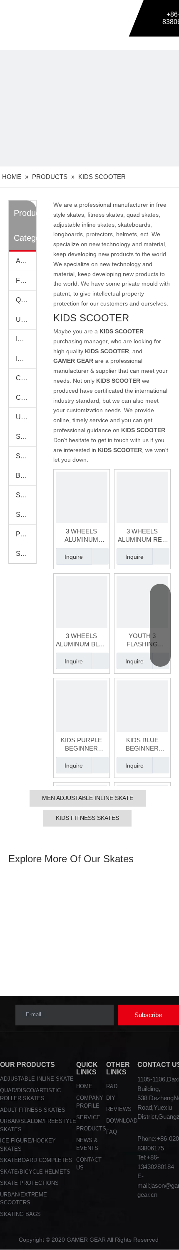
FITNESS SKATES (26, 280)
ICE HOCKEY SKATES (26, 358)
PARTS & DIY (26, 534)
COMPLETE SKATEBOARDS (26, 378)
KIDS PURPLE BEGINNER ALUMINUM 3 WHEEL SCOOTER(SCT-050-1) (81, 744)
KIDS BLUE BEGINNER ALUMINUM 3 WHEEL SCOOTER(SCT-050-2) (142, 744)
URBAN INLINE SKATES (26, 319)
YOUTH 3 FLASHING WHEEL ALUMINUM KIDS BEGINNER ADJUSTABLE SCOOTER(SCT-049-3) (142, 640)
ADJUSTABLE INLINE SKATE (37, 1079)
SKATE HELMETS (26, 456)
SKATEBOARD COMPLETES (36, 1160)
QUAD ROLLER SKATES (26, 299)
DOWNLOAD (121, 1121)
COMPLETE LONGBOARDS (26, 397)
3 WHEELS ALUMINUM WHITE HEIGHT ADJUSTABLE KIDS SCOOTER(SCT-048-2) (81, 536)
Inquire (74, 556)
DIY (110, 1098)
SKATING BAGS (26, 495)
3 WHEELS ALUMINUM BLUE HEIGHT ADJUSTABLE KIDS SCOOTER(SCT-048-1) (81, 640)
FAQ (111, 1132)
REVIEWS (119, 1109)
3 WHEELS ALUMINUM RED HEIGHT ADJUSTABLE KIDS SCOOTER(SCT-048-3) (142, 536)
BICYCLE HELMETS (26, 475)
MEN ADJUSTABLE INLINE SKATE (87, 798)
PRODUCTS (91, 1128)
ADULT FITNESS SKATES (32, 1110)
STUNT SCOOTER (26, 553)
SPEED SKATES (26, 514)
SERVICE (88, 1117)
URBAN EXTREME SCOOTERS (26, 417)
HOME (84, 1086)
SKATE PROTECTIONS (26, 436)
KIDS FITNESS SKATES (87, 818)
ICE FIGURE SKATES (26, 338)
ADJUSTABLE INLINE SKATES (26, 260)
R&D (111, 1086)
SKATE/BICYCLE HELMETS (35, 1172)
